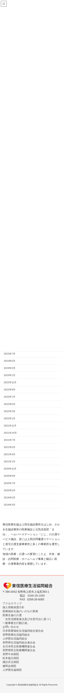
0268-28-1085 (36, 595)
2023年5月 (9, 360)
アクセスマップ (12, 603)
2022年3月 (9, 411)
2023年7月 (9, 353)
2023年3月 (9, 368)
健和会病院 (9, 665)
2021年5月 (9, 447)
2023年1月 (9, 375)
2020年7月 (9, 483)
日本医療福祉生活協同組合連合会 (23, 630)
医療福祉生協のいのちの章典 (20, 611)
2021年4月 (9, 454)
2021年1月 (9, 461)
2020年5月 (9, 490)
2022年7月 (9, 396)
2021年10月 (10, 432)
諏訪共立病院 (11, 662)
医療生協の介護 (12, 615)
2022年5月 (9, 404)
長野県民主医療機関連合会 (19, 650)
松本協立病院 (11, 658)
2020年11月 (10, 468)
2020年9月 (9, 475)
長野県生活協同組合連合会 (19, 642)
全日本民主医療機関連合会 (19, 646)
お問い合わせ (11, 626)
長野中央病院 (11, 654)
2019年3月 (9, 504)
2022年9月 (9, 389)
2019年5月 (9, 497)
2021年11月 (10, 425)
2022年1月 (9, 418)
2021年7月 (9, 440)
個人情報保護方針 (13, 607)
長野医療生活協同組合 (16, 634)
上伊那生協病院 (12, 669)
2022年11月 (10, 382)
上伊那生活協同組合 (15, 638)
